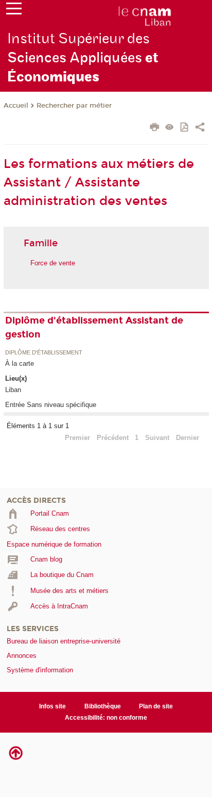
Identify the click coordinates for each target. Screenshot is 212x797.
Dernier (187, 438)
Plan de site (156, 706)
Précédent (113, 438)
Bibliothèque (102, 706)
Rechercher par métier (74, 105)
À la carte (19, 363)
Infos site (52, 706)
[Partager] (200, 128)
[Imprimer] (154, 128)
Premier (77, 438)
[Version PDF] (185, 128)
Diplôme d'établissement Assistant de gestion (94, 327)
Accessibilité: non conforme (106, 717)
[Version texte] (169, 128)
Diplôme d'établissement (43, 352)
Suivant (157, 438)
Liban (13, 390)
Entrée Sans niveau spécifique (50, 405)
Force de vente (52, 263)
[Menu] (14, 11)
